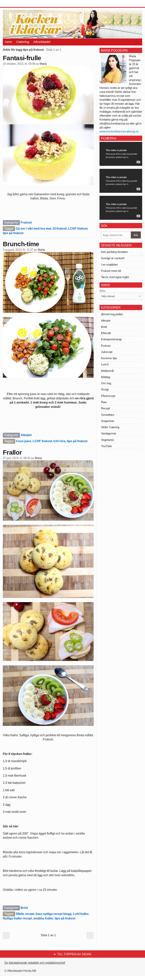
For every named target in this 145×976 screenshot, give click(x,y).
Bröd (24, 907)
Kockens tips (109, 358)
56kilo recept (25, 913)
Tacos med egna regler (115, 277)
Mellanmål (107, 370)
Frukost (26, 222)
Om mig (106, 383)
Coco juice (23, 441)
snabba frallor (43, 918)
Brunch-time (21, 243)
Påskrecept (108, 395)
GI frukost (60, 228)
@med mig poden (112, 314)
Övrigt (105, 389)
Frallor (12, 452)
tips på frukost (13, 233)
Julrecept (106, 352)
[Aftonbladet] (17, 4)
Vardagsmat (108, 433)
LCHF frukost (77, 228)
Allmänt (26, 435)
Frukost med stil (111, 270)
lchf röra (59, 441)
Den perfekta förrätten (114, 252)
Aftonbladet (41, 42)
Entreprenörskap (111, 339)
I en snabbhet (109, 264)
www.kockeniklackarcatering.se (119, 131)
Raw (104, 402)
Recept (105, 408)
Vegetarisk (107, 439)
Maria (43, 63)
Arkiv (102, 290)
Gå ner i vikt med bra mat (33, 228)
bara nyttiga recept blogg (54, 913)
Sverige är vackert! (112, 258)
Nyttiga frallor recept (17, 918)
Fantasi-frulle (22, 57)
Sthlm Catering (110, 427)
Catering (22, 42)
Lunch (105, 364)
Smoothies (107, 414)
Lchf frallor (81, 913)
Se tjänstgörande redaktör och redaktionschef (34, 962)
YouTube (106, 446)
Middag (105, 377)
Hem (8, 42)
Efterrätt (106, 333)
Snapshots (107, 421)
